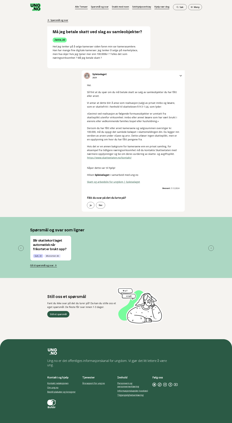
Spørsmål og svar (100, 6)
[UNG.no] (116, 351)
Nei (100, 205)
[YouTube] (176, 384)
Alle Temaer (81, 6)
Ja (91, 205)
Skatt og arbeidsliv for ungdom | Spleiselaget (113, 181)
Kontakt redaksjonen (57, 383)
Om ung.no (52, 387)
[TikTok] (160, 384)
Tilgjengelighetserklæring (130, 395)
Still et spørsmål (58, 314)
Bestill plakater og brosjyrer (61, 391)
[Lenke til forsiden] (35, 7)
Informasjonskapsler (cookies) (132, 390)
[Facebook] (170, 384)
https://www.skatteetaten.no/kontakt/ (109, 157)
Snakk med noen (120, 6)
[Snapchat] (154, 384)
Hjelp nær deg (161, 6)
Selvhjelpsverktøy (141, 6)
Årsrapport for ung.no (93, 383)
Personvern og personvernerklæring (128, 385)
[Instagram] (165, 384)
